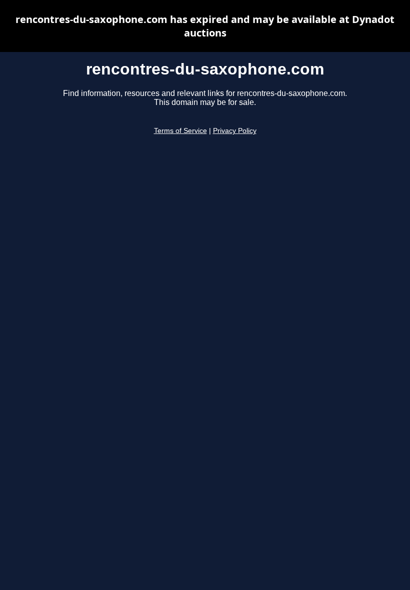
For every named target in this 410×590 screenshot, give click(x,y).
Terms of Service (180, 130)
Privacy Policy (234, 130)
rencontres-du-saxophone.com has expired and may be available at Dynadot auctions (205, 26)
